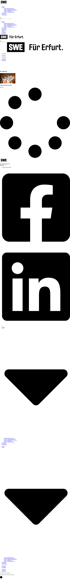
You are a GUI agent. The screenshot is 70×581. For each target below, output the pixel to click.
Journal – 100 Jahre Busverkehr (9, 12)
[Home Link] (12, 38)
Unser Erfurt (4, 28)
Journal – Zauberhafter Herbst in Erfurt (10, 10)
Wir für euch (4, 442)
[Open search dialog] (0, 17)
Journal (3, 7)
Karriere (3, 6)
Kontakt (3, 30)
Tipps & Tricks (4, 14)
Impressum (4, 32)
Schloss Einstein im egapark (6, 85)
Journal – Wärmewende (8, 11)
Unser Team (4, 31)
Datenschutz (4, 33)
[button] (1, 577)
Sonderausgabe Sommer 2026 (9, 8)
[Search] (10, 18)
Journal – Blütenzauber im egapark (9, 9)
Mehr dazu (1, 87)
